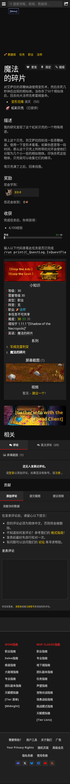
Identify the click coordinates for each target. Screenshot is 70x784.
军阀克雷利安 (19, 347)
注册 (57, 473)
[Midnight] (12, 706)
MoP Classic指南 (48, 644)
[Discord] (18, 763)
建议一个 (38, 393)
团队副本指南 (13, 685)
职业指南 (10, 651)
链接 (62, 67)
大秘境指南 (11, 672)
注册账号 (30, 606)
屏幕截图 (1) (35, 360)
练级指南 (10, 665)
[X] (25, 763)
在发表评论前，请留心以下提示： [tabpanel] (34, 560)
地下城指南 (43, 665)
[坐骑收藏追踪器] (35, 415)
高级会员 (57, 747)
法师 (39, 54)
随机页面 (43, 747)
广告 (58, 740)
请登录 (18, 606)
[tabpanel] (35, 469)
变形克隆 (17, 101)
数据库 (12, 54)
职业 (30, 54)
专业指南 (10, 679)
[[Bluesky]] (32, 763)
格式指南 (57, 533)
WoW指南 (11, 644)
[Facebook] (38, 763)
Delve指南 (11, 658)
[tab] (14, 445)
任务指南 (42, 679)
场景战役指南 (45, 699)
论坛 (41, 542)
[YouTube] (45, 763)
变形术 (17, 192)
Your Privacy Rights (20, 747)
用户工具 (31, 740)
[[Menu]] (4, 4)
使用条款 (42, 755)
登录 (11, 473)
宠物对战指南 (45, 692)
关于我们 (46, 740)
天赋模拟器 (11, 692)
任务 (22, 54)
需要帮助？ (15, 740)
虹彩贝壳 (17, 108)
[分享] (66, 4)
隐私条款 (27, 755)
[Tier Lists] (44, 720)
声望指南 (42, 685)
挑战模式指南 (45, 706)
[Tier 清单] (12, 699)
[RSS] (52, 763)
